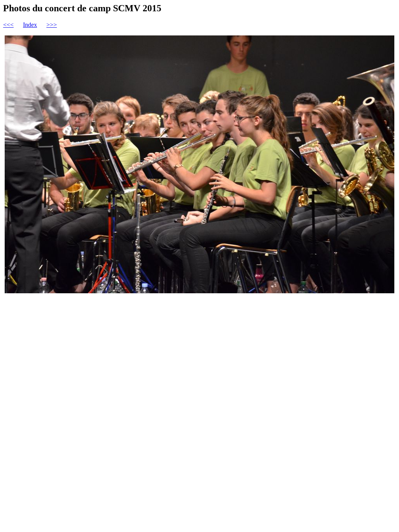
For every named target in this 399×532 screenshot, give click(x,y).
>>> (51, 24)
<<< (8, 24)
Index (30, 24)
